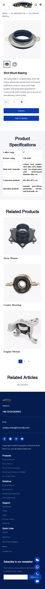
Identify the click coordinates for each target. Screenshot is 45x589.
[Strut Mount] (22, 236)
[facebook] (4, 439)
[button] (37, 39)
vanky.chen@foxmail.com (16, 427)
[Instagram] (10, 439)
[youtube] (22, 439)
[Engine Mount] (22, 329)
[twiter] (16, 439)
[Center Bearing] (22, 283)
